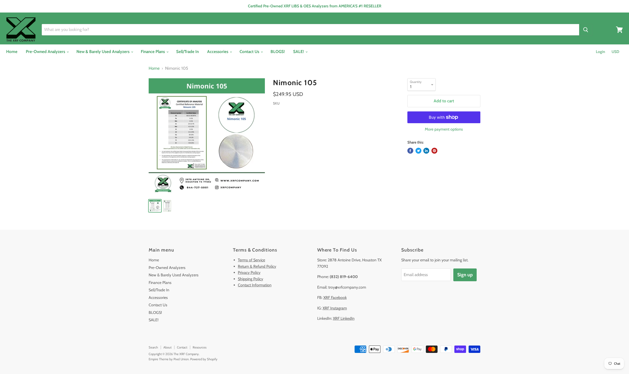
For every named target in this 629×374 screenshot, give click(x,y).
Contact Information (255, 285)
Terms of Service (251, 260)
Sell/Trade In (187, 51)
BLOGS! (278, 51)
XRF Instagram (335, 308)
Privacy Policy (249, 272)
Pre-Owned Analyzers (46, 51)
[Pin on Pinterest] (434, 151)
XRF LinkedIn (344, 318)
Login (600, 51)
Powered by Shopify (203, 359)
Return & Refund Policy (257, 266)
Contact (182, 347)
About (167, 347)
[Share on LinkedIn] (426, 151)
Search (153, 347)
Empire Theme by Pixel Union (169, 359)
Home (11, 51)
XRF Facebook (335, 297)
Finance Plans (153, 51)
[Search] (585, 29)
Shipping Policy (250, 279)
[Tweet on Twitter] (418, 151)
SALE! (299, 51)
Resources (199, 347)
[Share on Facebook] (410, 151)
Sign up (465, 275)
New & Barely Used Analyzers (103, 51)
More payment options (444, 129)
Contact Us (250, 51)
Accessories (218, 51)
